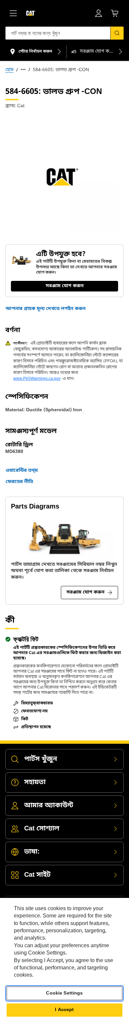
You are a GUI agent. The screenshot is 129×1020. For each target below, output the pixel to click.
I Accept (64, 1010)
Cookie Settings (64, 993)
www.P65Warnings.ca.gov (37, 378)
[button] (45, 309)
